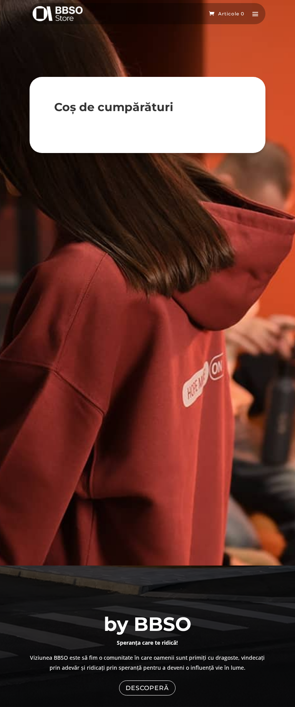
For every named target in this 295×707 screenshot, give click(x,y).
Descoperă (147, 688)
